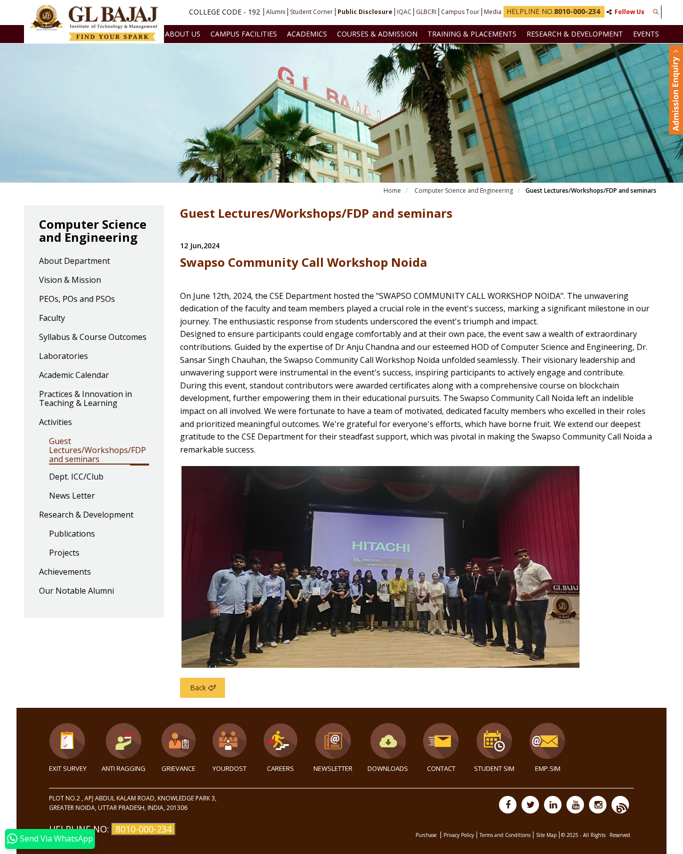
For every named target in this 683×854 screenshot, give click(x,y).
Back (198, 687)
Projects (64, 553)
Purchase (427, 834)
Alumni (276, 12)
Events (646, 34)
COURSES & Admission (377, 34)
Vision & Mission (70, 280)
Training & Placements (472, 34)
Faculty (52, 318)
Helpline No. (553, 11)
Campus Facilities (243, 34)
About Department (74, 261)
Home (392, 190)
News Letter (72, 496)
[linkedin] (553, 804)
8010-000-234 (144, 829)
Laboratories (63, 356)
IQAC (404, 12)
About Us (182, 34)
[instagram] (597, 804)
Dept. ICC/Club (76, 477)
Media (493, 12)
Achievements (65, 572)
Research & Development (574, 34)
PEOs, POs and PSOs (77, 299)
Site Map (546, 834)
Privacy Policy (459, 834)
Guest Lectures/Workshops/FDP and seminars (97, 451)
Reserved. (621, 834)
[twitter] (530, 804)
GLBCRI (426, 12)
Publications (72, 534)
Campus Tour (460, 12)
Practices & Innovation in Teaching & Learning (85, 398)
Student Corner (311, 12)
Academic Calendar (74, 375)
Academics (307, 34)
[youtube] (575, 804)
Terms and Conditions (505, 834)
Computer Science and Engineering (463, 190)
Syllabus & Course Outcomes (92, 337)
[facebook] (507, 804)
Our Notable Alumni (76, 591)
